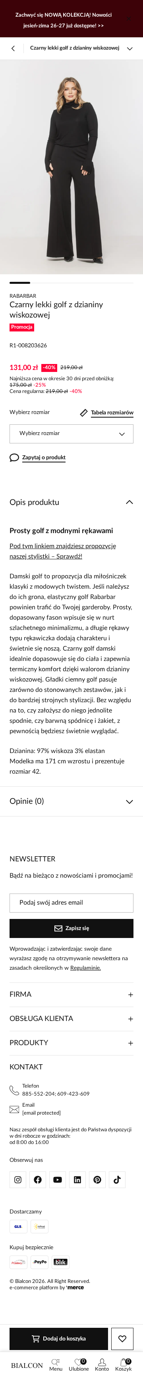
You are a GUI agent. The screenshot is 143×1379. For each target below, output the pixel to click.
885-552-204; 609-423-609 (56, 1094)
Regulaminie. (85, 968)
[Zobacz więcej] (129, 48)
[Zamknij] (128, 18)
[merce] (75, 1287)
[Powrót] (13, 48)
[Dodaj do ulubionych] (122, 1339)
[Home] (27, 1365)
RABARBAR (23, 296)
